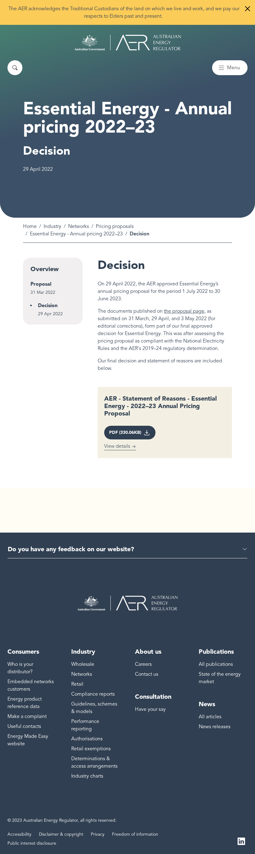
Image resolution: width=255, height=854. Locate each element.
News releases (214, 727)
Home (30, 226)
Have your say (150, 709)
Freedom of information (135, 834)
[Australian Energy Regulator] (127, 42)
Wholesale (82, 664)
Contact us (146, 674)
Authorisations (87, 739)
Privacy (97, 834)
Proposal (40, 284)
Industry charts (87, 776)
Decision (48, 305)
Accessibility (19, 834)
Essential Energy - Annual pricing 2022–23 (76, 234)
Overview (44, 269)
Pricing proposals (115, 226)
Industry (52, 226)
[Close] (247, 8)
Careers (143, 664)
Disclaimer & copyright (61, 834)
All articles (210, 717)
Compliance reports (93, 694)
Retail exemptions (91, 749)
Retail (77, 684)
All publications (216, 664)
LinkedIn (241, 841)
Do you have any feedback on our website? (71, 549)
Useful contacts (24, 726)
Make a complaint (27, 716)
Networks (78, 226)
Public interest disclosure (31, 843)
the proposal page (184, 311)
